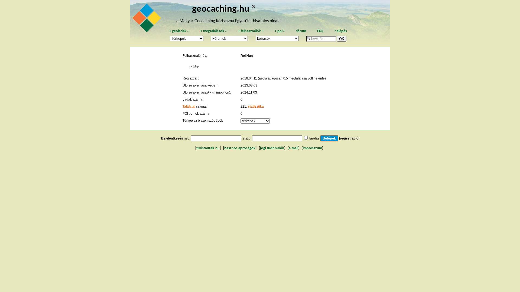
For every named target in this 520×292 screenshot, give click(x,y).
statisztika (256, 106)
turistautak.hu (208, 148)
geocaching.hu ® (224, 9)
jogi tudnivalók (272, 148)
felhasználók (251, 31)
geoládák (179, 31)
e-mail (293, 148)
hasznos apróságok (239, 148)
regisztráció (349, 138)
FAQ (320, 31)
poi (279, 31)
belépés (340, 31)
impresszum (312, 148)
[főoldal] (147, 19)
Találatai (189, 106)
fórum (301, 31)
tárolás (314, 138)
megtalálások (213, 31)
